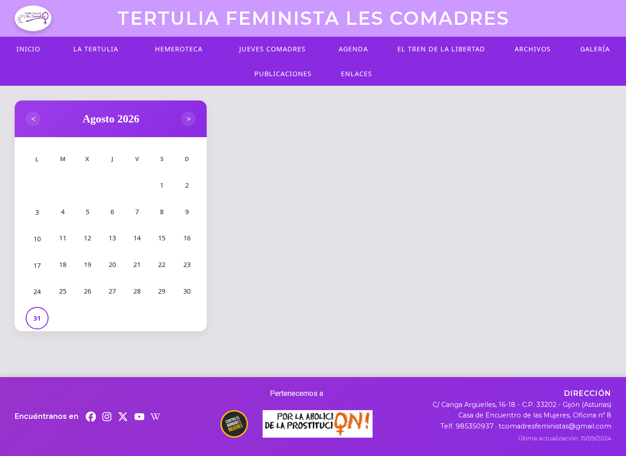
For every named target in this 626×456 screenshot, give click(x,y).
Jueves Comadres (272, 48)
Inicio (28, 48)
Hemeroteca (179, 48)
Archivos (533, 48)
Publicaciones (283, 73)
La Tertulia (95, 48)
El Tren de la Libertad (441, 48)
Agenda (353, 48)
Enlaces (356, 73)
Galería (595, 48)
